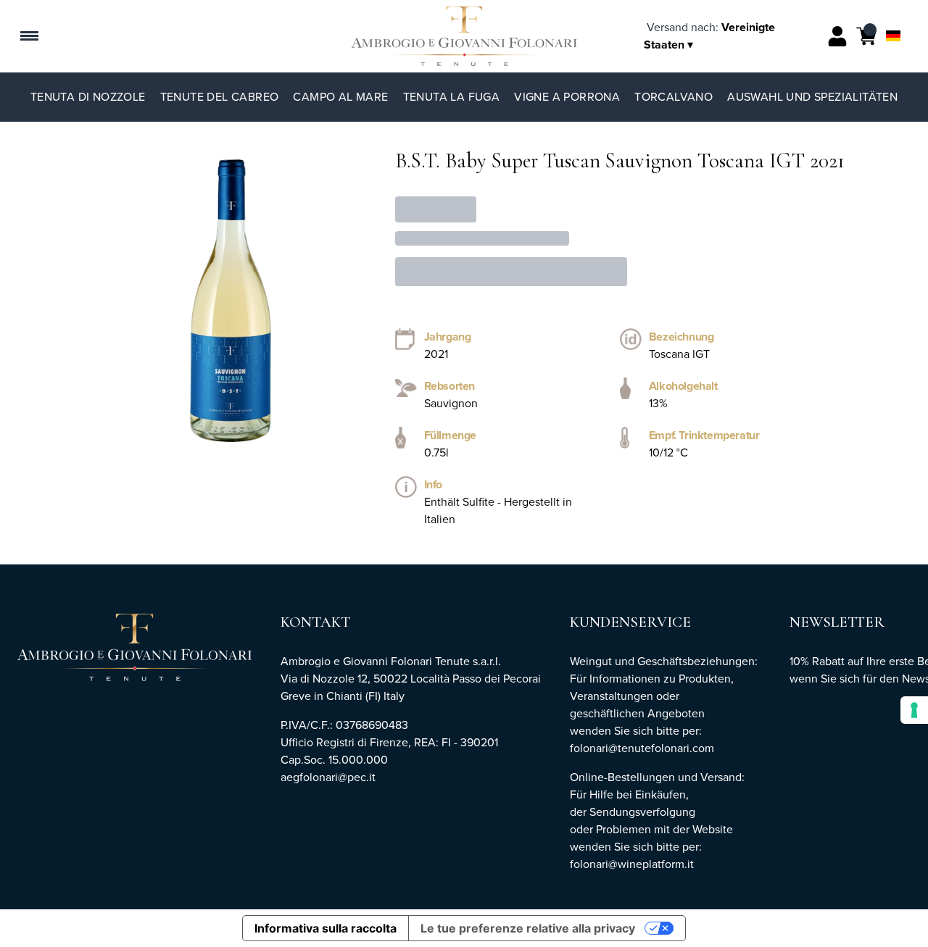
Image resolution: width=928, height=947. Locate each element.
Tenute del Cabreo (219, 96)
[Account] (837, 36)
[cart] (866, 36)
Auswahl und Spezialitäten (812, 96)
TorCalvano (673, 96)
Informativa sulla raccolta (325, 928)
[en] (893, 17)
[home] (464, 36)
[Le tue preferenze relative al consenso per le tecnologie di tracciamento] (914, 710)
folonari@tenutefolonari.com (642, 748)
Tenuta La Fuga (451, 96)
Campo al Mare (340, 96)
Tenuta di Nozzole (88, 96)
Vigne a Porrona (567, 96)
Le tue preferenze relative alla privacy (527, 928)
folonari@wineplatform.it (632, 864)
